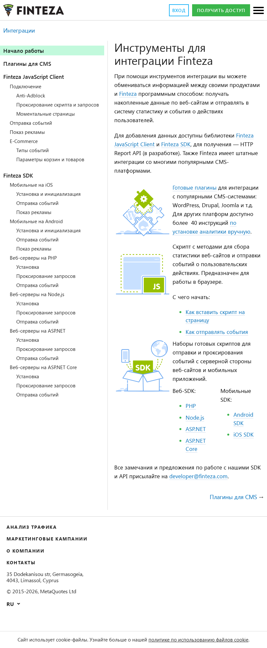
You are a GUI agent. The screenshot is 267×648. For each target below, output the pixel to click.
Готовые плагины (195, 187)
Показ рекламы (27, 132)
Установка (27, 267)
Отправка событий (31, 123)
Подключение (25, 86)
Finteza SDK (18, 175)
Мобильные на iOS (31, 184)
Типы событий (32, 150)
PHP (191, 405)
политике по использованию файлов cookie (198, 639)
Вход (179, 10)
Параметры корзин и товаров (50, 159)
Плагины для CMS (27, 63)
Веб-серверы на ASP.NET (37, 330)
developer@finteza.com (198, 476)
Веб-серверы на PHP (33, 257)
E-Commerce (24, 141)
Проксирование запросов (46, 276)
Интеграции (19, 30)
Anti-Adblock (30, 95)
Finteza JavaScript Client (33, 76)
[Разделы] (258, 11)
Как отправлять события (217, 331)
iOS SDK (243, 434)
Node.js (195, 417)
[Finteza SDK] (142, 390)
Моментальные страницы (45, 113)
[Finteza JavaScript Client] (142, 234)
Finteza (128, 93)
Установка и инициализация (48, 194)
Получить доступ (221, 10)
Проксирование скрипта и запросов (57, 104)
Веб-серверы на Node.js (37, 294)
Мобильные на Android (36, 221)
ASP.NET (196, 428)
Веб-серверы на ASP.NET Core (43, 367)
